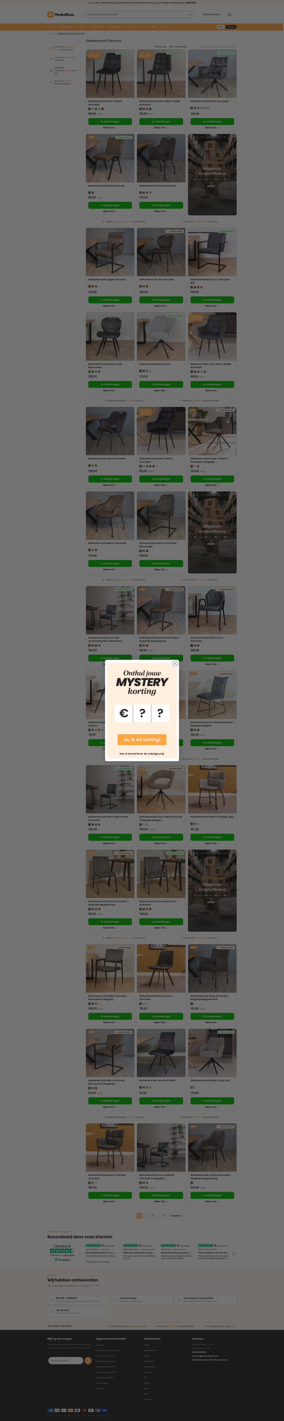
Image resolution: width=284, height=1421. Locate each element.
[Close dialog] (175, 663)
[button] (142, 706)
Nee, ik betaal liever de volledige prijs (142, 753)
